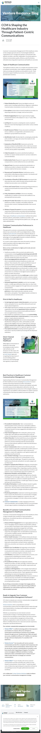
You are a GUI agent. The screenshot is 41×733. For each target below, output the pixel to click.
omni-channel (7, 354)
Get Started (20, 694)
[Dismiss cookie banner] (37, 716)
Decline (33, 728)
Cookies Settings (16, 728)
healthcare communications (18, 216)
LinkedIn (31, 706)
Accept (25, 728)
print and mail (12, 233)
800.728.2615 (20, 706)
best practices (26, 381)
